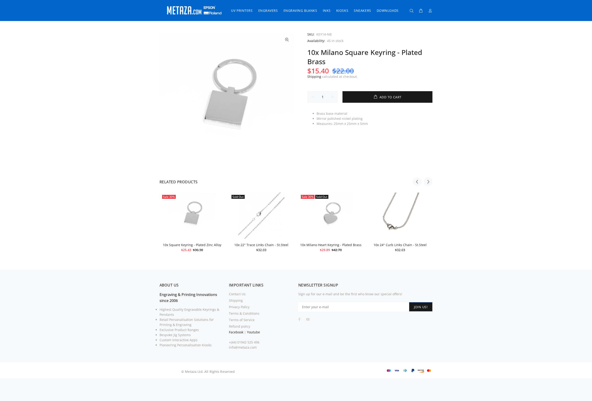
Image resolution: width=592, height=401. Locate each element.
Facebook (236, 332)
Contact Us (237, 294)
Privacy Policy (239, 307)
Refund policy (239, 326)
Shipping (314, 76)
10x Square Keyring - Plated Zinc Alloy (192, 245)
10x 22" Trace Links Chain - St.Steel (261, 245)
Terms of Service (242, 320)
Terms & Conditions (244, 313)
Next (428, 181)
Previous (417, 181)
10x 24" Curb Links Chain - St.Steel (400, 245)
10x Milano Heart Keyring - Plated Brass (330, 245)
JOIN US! (421, 307)
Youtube (253, 332)
